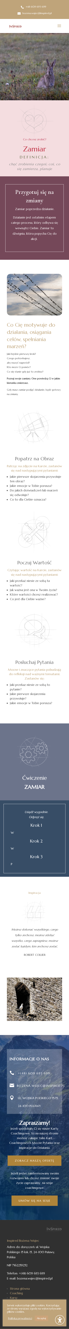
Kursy (14, 1298)
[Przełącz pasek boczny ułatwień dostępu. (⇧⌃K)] (60, 1320)
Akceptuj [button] (41, 1318)
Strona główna (20, 1289)
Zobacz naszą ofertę (34, 1160)
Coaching (16, 1293)
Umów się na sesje (35, 1200)
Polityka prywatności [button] (20, 1318)
